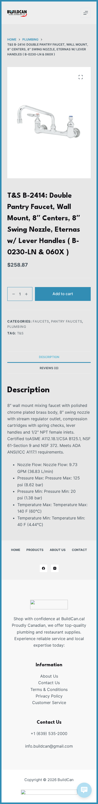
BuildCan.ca (72, 618)
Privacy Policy (49, 695)
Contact (79, 550)
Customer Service (49, 702)
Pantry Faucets (66, 321)
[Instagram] (55, 568)
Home (15, 550)
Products (34, 550)
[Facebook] (43, 568)
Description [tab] (49, 357)
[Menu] (86, 13)
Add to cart (63, 293)
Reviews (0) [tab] (49, 368)
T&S (20, 333)
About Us (58, 550)
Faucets (41, 321)
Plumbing (16, 327)
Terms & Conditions (49, 689)
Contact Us (49, 682)
